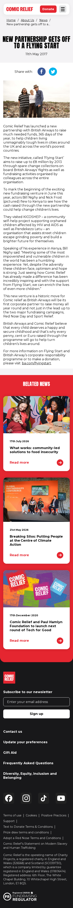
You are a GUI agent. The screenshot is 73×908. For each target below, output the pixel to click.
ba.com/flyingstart (36, 363)
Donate (49, 10)
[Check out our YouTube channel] (61, 798)
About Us (27, 20)
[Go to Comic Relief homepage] (19, 9)
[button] (42, 72)
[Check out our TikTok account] (43, 798)
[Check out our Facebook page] (8, 798)
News (43, 20)
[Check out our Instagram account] (26, 798)
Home (11, 20)
